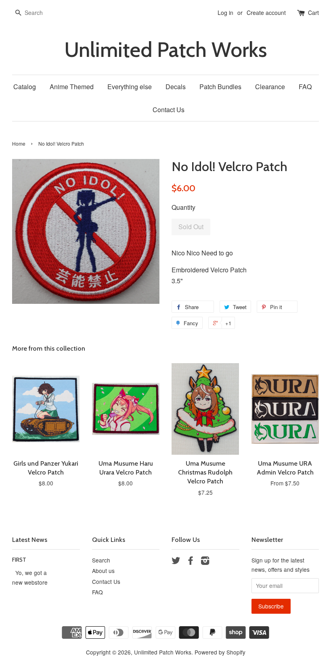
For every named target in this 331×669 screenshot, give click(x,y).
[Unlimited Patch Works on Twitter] (176, 562)
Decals (176, 86)
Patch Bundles (220, 86)
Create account (266, 12)
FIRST (19, 559)
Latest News (29, 540)
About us (103, 571)
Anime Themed (72, 86)
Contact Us (168, 109)
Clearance (270, 86)
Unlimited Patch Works (165, 50)
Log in (225, 12)
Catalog (24, 86)
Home (18, 143)
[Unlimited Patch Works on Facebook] (190, 562)
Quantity (183, 207)
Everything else (129, 86)
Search (101, 560)
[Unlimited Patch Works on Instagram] (205, 562)
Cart (313, 12)
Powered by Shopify (220, 652)
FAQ (305, 86)
